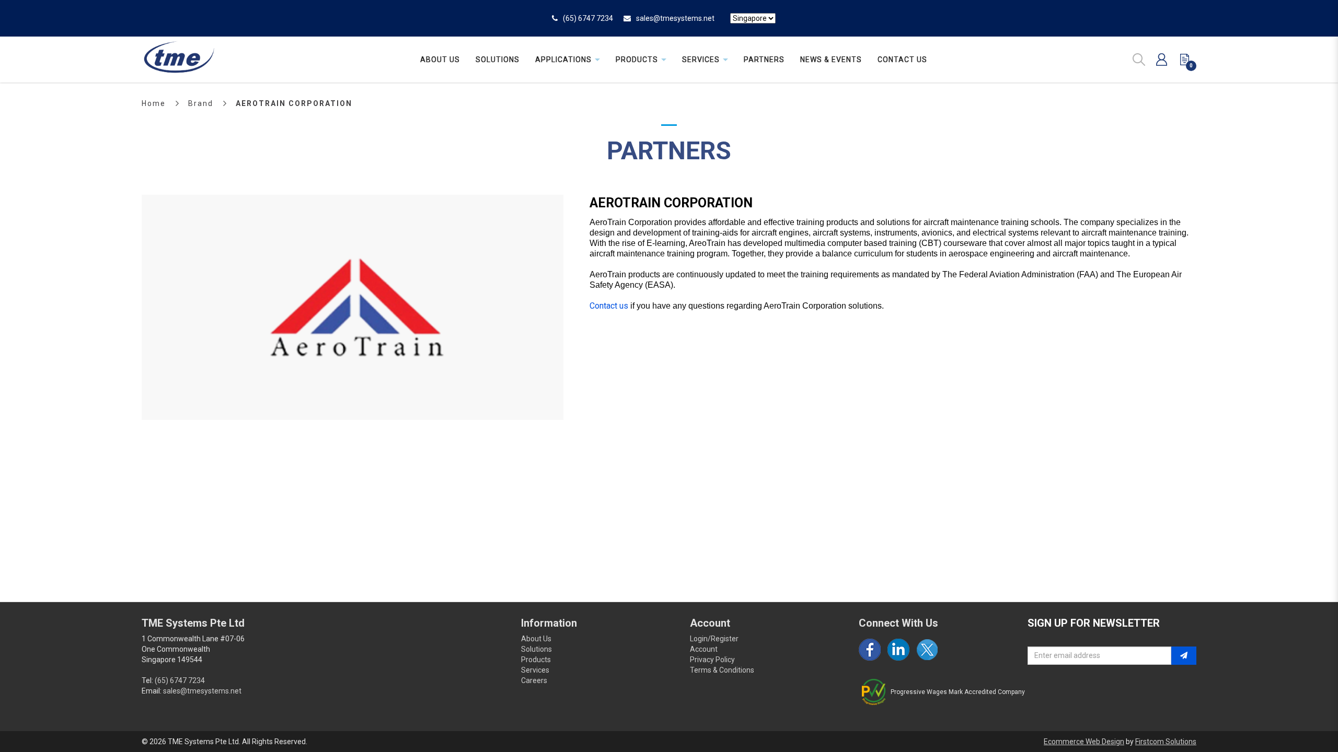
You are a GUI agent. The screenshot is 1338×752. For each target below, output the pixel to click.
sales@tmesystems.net (675, 18)
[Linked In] (898, 650)
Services (535, 670)
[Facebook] (870, 650)
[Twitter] (927, 650)
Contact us (609, 306)
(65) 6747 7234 (588, 18)
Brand (200, 103)
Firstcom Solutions (1165, 741)
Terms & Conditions (722, 670)
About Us (536, 638)
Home (154, 103)
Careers (534, 680)
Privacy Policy (712, 659)
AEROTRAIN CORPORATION (294, 103)
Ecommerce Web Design (1084, 741)
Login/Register (714, 638)
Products (536, 659)
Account (704, 649)
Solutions (536, 649)
